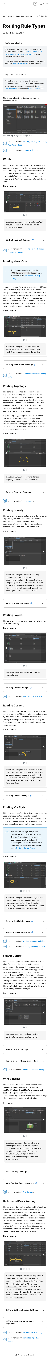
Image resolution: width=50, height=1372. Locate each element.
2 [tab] (26, 215)
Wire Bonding (28, 1192)
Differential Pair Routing (32, 1332)
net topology (28, 501)
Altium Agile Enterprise (24, 54)
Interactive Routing (30, 150)
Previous (6, 202)
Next (43, 202)
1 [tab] (24, 215)
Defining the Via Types (25, 848)
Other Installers (34, 89)
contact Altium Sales (21, 64)
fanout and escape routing (33, 1070)
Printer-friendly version (27, 1355)
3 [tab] (26, 891)
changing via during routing (34, 946)
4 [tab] (29, 891)
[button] (25, 240)
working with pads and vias (33, 941)
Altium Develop (31, 51)
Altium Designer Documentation (20, 16)
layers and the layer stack (33, 696)
